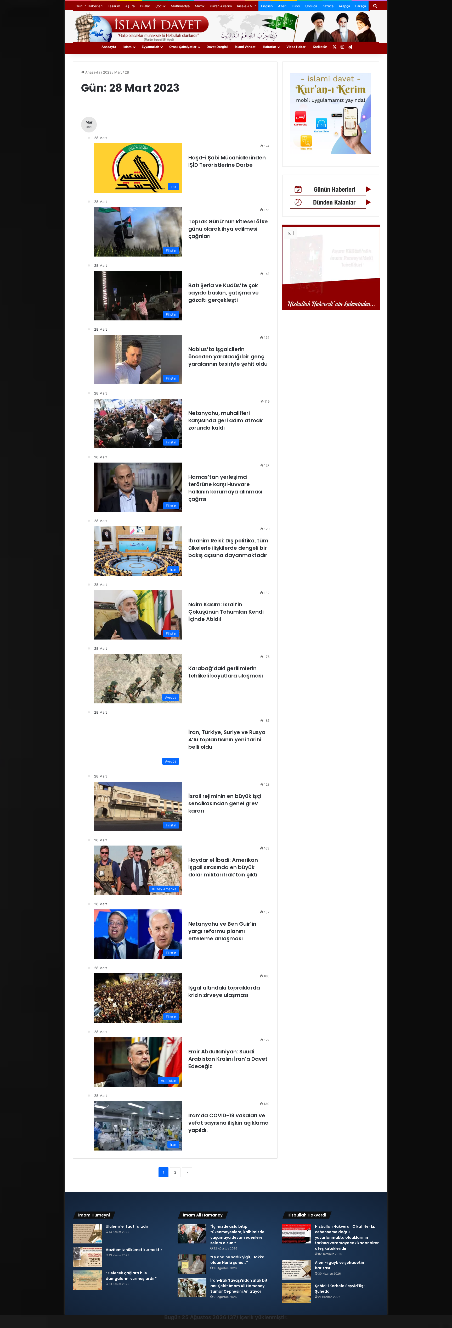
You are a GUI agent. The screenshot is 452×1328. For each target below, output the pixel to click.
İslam (127, 47)
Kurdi (296, 6)
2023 (107, 72)
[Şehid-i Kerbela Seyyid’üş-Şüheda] (296, 1293)
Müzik (200, 6)
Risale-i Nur (246, 6)
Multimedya (180, 6)
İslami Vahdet (245, 47)
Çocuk (160, 6)
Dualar (145, 6)
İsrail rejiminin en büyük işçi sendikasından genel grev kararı (224, 803)
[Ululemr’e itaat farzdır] (87, 1233)
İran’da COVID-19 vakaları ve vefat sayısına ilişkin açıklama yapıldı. (228, 1123)
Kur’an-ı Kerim (221, 6)
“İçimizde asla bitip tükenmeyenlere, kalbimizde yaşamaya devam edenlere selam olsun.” (237, 1235)
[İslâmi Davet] (226, 26)
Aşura (130, 6)
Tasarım (114, 6)
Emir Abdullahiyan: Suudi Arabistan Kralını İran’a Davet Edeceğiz (228, 1059)
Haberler (269, 47)
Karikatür (320, 47)
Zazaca (328, 6)
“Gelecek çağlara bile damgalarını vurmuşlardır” (131, 1275)
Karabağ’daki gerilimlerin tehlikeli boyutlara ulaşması (226, 672)
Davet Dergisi (217, 47)
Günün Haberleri (89, 6)
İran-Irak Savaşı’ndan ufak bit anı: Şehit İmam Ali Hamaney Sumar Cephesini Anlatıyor (239, 1286)
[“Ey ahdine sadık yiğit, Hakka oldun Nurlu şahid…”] (192, 1264)
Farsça (360, 6)
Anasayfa (108, 47)
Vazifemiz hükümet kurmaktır (134, 1249)
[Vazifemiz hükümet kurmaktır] (87, 1257)
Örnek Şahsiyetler (182, 47)
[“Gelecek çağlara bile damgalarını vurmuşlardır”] (87, 1280)
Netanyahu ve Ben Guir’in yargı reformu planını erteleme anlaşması (222, 931)
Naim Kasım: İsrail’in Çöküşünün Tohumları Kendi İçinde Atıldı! (226, 612)
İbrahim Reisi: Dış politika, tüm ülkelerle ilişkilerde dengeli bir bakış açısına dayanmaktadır (228, 548)
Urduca (311, 6)
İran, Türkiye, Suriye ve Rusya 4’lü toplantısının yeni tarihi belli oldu (226, 740)
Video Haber (296, 47)
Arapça (344, 6)
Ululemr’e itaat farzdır (127, 1226)
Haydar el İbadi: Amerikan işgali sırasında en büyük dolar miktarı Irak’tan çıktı (223, 867)
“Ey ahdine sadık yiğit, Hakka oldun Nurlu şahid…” (237, 1259)
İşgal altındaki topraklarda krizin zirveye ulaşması (224, 991)
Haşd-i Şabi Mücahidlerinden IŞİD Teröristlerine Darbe (227, 161)
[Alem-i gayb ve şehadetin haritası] (296, 1270)
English (267, 6)
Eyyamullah (150, 47)
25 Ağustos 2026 (204, 1317)
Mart (118, 72)
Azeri (282, 6)
